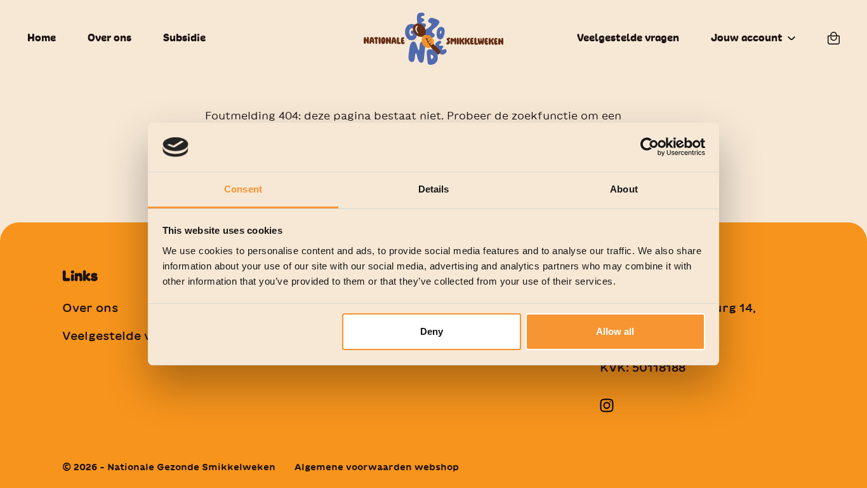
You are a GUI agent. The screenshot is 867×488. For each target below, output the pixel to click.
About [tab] (624, 189)
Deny (431, 331)
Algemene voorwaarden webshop (377, 467)
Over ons (109, 37)
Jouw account (747, 37)
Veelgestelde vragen (628, 37)
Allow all (615, 331)
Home (41, 37)
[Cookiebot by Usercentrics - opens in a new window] (649, 146)
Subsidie (184, 37)
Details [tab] (433, 189)
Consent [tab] (243, 189)
